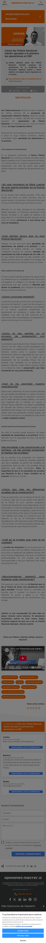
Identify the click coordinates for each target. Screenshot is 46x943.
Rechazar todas (23, 935)
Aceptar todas (23, 931)
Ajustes (23, 940)
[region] (23, 927)
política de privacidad (24, 926)
